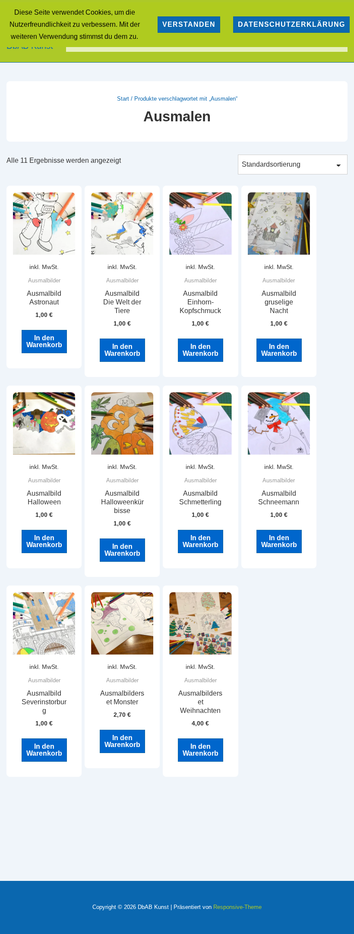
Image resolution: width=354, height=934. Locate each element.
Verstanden (188, 24)
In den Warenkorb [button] (44, 341)
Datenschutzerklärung (291, 24)
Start (123, 98)
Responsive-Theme (237, 907)
